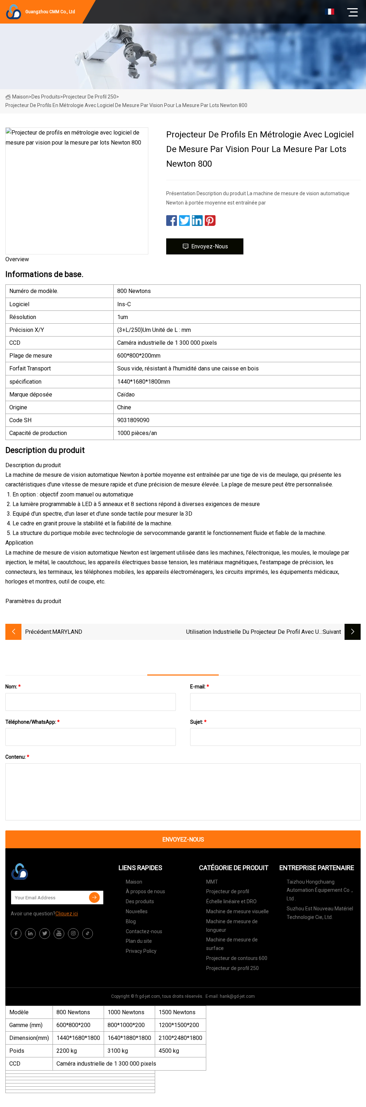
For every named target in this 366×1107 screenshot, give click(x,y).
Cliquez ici (66, 913)
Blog (131, 921)
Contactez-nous (144, 931)
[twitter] (44, 933)
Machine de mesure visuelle (237, 911)
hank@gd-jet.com (237, 996)
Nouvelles (137, 911)
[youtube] (59, 933)
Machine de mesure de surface (232, 944)
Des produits (45, 97)
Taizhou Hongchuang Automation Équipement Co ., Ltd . (320, 890)
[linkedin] (30, 933)
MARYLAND (67, 631)
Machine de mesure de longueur (232, 926)
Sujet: (198, 722)
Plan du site (139, 941)
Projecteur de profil (227, 891)
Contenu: (17, 757)
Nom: (13, 686)
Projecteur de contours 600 (236, 958)
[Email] (94, 897)
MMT (212, 882)
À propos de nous (145, 891)
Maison (20, 97)
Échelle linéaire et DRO (231, 901)
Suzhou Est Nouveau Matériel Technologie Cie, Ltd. (320, 913)
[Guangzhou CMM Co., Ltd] (46, 871)
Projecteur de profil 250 (89, 97)
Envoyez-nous (209, 246)
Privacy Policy (141, 951)
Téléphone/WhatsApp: (32, 722)
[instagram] (73, 933)
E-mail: (199, 686)
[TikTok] (87, 933)
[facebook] (16, 933)
